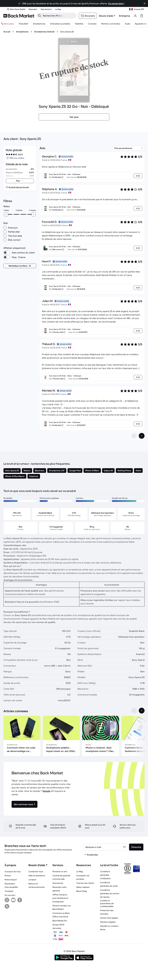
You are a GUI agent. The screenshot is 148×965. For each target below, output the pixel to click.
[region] (74, 736)
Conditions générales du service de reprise (109, 893)
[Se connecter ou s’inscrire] (135, 16)
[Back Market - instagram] (7, 900)
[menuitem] (39, 24)
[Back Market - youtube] (13, 900)
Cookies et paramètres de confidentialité (107, 903)
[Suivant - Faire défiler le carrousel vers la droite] (142, 710)
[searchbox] (58, 16)
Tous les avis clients (85, 883)
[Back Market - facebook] (19, 900)
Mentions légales (108, 922)
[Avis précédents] (134, 436)
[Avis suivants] (142, 436)
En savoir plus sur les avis (19, 187)
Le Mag (79, 871)
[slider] (6, 214)
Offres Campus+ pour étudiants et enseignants (60, 898)
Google (46, 791)
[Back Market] (18, 15)
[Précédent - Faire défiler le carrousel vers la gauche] (134, 710)
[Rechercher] (39, 15)
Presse (8, 875)
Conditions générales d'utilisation (105, 875)
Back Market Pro (59, 920)
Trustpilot (9, 891)
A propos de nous (13, 871)
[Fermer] (144, 3)
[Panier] (142, 16)
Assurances (57, 883)
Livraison (32, 879)
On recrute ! (10, 895)
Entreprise (124, 15)
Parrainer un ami (59, 871)
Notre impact (11, 879)
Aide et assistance (36, 875)
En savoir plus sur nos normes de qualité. (34, 622)
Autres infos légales (109, 918)
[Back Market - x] (7, 906)
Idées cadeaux (83, 887)
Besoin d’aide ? (107, 15)
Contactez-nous (35, 871)
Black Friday (81, 891)
